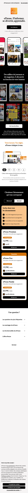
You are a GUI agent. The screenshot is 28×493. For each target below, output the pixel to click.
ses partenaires (11, 466)
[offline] (24, 169)
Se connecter (24, 3)
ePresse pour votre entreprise (11, 3)
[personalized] (4, 169)
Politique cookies (5, 476)
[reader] (9, 169)
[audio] (19, 169)
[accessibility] (14, 169)
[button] (25, 320)
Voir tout (14, 345)
